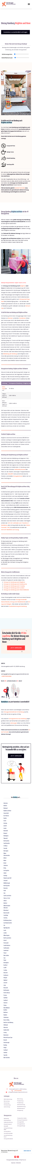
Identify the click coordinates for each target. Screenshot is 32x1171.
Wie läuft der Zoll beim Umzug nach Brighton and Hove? (14, 563)
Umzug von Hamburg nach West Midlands (16, 590)
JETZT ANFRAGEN (16, 756)
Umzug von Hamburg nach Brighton (14, 582)
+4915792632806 (6, 676)
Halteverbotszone (19, 469)
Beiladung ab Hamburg (10, 354)
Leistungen (13, 723)
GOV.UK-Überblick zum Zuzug (10, 530)
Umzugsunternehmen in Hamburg (14, 712)
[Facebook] (15, 1157)
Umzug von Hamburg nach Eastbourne (15, 584)
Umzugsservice (7, 1115)
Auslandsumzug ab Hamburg (18, 606)
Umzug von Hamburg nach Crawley (14, 586)
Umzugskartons (17, 476)
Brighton (22, 286)
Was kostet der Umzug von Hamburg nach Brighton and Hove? (14, 542)
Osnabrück (22, 318)
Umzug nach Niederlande (17, 602)
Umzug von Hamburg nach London (14, 588)
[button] (29, 4)
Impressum (13, 1163)
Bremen (10, 318)
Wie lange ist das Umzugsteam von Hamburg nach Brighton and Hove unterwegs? (15, 559)
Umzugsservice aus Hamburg (17, 718)
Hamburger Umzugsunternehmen (7, 283)
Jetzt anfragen (16, 648)
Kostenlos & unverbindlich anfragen (15, 32)
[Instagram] (18, 1157)
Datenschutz (18, 1163)
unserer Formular (20, 188)
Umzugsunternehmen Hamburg (12, 1160)
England (16, 283)
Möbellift (10, 474)
